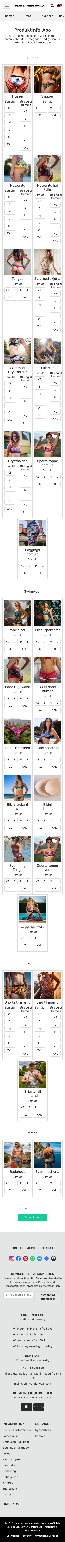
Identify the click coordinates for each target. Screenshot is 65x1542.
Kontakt (8, 1494)
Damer (9, 15)
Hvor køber (10, 1465)
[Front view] (17, 79)
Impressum (10, 1488)
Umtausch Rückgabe (16, 1441)
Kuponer (47, 15)
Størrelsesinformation (17, 1430)
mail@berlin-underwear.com (32, 1383)
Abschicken (32, 1217)
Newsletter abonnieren (48, 1296)
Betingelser (10, 1477)
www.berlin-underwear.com (29, 1523)
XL (9, 137)
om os (6, 1453)
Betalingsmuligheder (16, 1447)
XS (9, 108)
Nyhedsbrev (43, 1430)
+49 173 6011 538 (32, 1367)
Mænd (27, 15)
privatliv (8, 1482)
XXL (9, 144)
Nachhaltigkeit (12, 1459)
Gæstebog (9, 1471)
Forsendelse (10, 1436)
